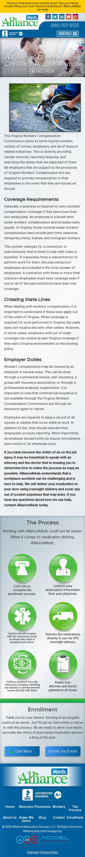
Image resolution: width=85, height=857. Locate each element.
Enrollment (75, 817)
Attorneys (26, 807)
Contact (59, 817)
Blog (42, 817)
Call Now (23, 751)
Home (9, 807)
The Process (75, 808)
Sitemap (32, 852)
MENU (65, 33)
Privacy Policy (49, 852)
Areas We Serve (26, 819)
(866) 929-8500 (65, 25)
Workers (58, 807)
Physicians (42, 807)
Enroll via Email (62, 751)
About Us (10, 817)
